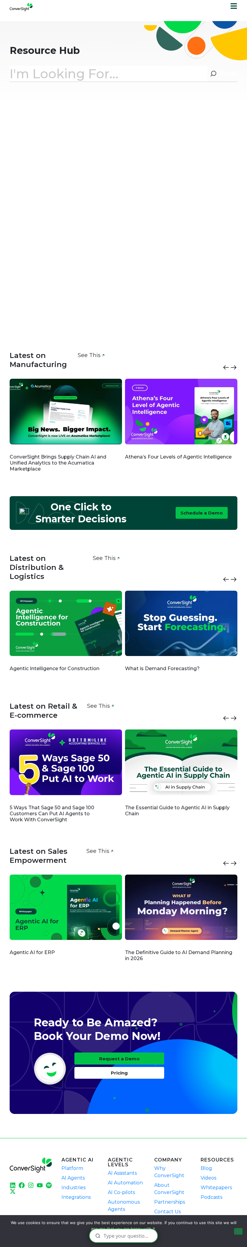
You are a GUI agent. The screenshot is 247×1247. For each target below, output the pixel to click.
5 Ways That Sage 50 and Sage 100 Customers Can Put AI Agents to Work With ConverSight (52, 814)
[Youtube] (40, 1185)
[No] (238, 1231)
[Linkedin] (13, 1185)
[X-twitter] (13, 1191)
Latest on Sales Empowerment (38, 856)
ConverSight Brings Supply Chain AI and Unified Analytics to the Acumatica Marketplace (58, 463)
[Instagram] (31, 1185)
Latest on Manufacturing (38, 360)
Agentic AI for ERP (32, 952)
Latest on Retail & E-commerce (43, 711)
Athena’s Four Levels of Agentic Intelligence (179, 457)
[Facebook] (22, 1185)
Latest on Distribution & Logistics (37, 567)
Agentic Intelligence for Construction (55, 668)
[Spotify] (49, 1185)
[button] (226, 367)
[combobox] (108, 74)
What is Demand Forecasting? (162, 668)
